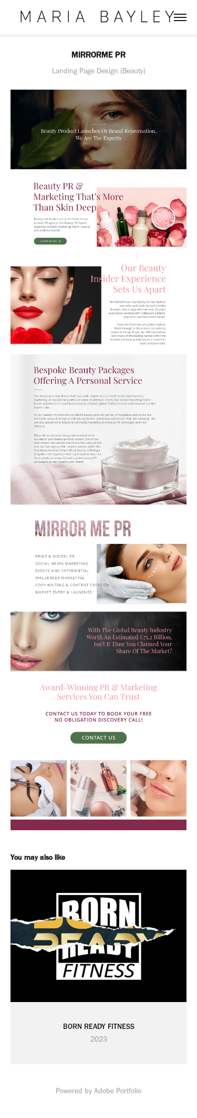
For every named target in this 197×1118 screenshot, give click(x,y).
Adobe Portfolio (117, 1090)
